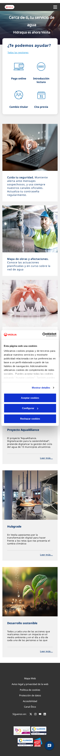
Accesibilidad (30, 701)
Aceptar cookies (30, 397)
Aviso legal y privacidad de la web (30, 684)
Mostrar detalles (41, 387)
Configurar (28, 408)
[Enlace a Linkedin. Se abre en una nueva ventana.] (45, 714)
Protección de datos (30, 695)
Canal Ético (30, 706)
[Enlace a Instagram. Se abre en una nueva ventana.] (35, 714)
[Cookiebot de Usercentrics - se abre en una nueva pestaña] (42, 335)
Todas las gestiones (18, 52)
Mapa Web (30, 678)
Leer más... (46, 458)
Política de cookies (30, 689)
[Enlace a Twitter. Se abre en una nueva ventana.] (31, 714)
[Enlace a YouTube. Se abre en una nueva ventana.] (40, 714)
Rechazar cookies (30, 418)
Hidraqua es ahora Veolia (31, 32)
